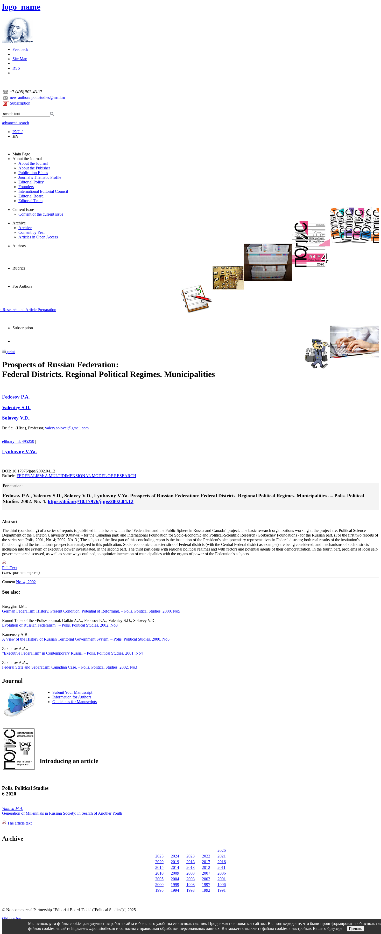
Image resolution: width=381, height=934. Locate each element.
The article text (19, 823)
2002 (206, 879)
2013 (190, 867)
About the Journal (27, 158)
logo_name (21, 6)
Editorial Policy (31, 182)
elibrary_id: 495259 (18, 441)
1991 (221, 890)
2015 (159, 867)
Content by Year (31, 232)
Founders (26, 186)
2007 (206, 873)
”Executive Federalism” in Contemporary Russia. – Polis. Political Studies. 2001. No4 (72, 653)
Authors (19, 246)
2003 (190, 879)
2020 (159, 862)
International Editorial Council (43, 191)
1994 (175, 890)
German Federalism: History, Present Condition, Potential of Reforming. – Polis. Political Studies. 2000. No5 (91, 611)
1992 (206, 890)
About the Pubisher (34, 168)
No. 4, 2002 (26, 582)
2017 (206, 862)
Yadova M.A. (12, 808)
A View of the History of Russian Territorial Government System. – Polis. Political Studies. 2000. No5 (86, 639)
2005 (159, 879)
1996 (221, 884)
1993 (190, 890)
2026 (221, 850)
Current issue (23, 209)
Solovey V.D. (15, 418)
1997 (206, 884)
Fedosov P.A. (16, 397)
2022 (206, 856)
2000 (159, 884)
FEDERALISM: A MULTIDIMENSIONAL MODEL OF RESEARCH (76, 475)
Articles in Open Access (38, 237)
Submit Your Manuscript (72, 692)
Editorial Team (30, 200)
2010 (159, 873)
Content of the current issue (40, 214)
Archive (19, 223)
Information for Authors (71, 697)
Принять (355, 929)
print (10, 351)
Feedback (20, 49)
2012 (206, 867)
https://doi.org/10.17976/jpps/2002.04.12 (90, 501)
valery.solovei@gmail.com (67, 428)
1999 (175, 884)
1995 (159, 890)
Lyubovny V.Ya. (19, 451)
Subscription (20, 103)
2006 (221, 873)
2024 (175, 856)
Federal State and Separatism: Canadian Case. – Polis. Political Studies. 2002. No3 (69, 667)
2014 (175, 867)
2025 (159, 856)
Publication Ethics (33, 172)
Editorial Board (31, 196)
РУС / (17, 131)
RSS (16, 68)
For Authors (22, 286)
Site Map (19, 59)
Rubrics (18, 268)
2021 (221, 856)
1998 (190, 884)
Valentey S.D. (16, 407)
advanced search (15, 123)
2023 (190, 856)
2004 (175, 879)
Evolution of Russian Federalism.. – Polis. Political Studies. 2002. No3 (60, 625)
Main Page (21, 154)
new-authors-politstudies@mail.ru (37, 97)
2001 (221, 879)
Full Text (9, 568)
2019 (175, 862)
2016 (221, 862)
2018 (190, 862)
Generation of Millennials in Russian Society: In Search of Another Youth (62, 813)
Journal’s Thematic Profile (39, 177)
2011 (221, 867)
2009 (175, 873)
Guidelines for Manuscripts (74, 701)
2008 (190, 873)
